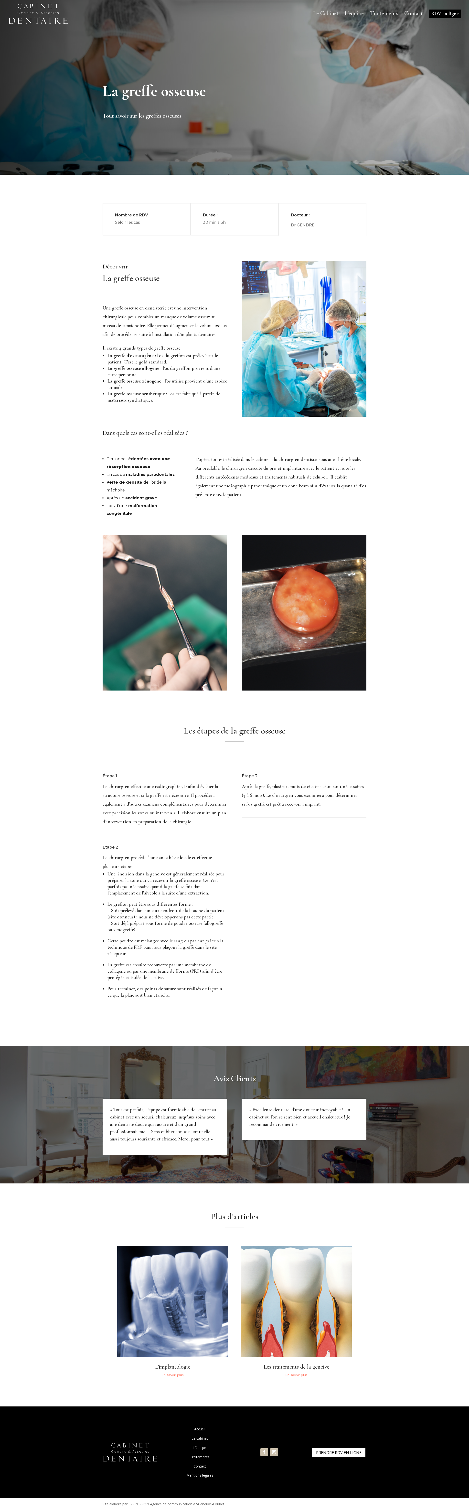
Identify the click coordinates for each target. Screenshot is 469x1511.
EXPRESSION (138, 1504)
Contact (199, 1466)
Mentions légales (199, 1475)
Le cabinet (200, 1438)
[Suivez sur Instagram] (274, 1452)
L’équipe (199, 1447)
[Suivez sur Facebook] (264, 1452)
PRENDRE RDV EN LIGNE (339, 1452)
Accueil (199, 1429)
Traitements (199, 1457)
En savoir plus (172, 1375)
